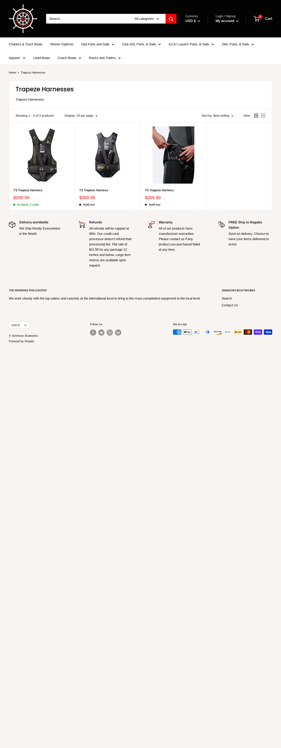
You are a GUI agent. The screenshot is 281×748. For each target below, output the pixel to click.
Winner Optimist (61, 44)
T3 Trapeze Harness (27, 190)
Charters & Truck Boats (26, 44)
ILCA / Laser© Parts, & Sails (189, 44)
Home (12, 72)
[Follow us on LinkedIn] (118, 332)
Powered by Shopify (21, 341)
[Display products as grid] (256, 116)
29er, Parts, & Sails (235, 44)
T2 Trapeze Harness (93, 190)
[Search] (171, 19)
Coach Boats (67, 58)
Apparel (15, 58)
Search (227, 298)
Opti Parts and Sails (95, 44)
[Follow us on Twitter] (101, 332)
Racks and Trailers (102, 58)
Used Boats (41, 58)
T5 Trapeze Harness (159, 190)
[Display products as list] (263, 116)
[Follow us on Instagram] (110, 332)
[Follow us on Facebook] (93, 332)
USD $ (15, 325)
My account (225, 21)
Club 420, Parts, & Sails (139, 44)
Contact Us (230, 305)
